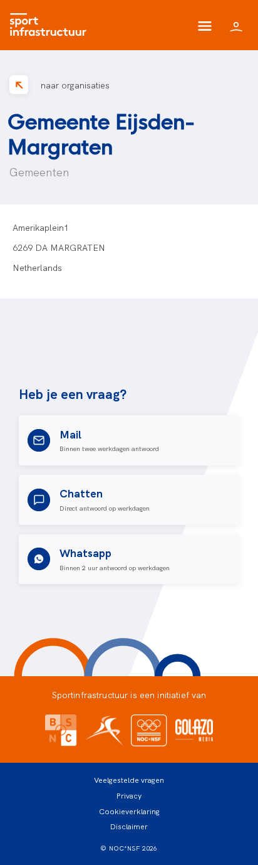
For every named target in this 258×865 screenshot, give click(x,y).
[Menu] (204, 25)
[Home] (51, 25)
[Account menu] (236, 25)
